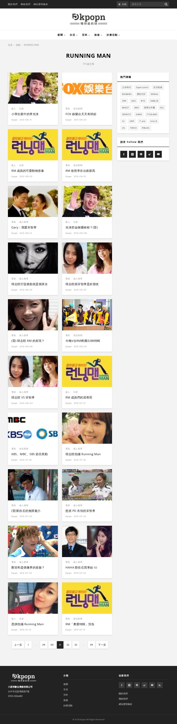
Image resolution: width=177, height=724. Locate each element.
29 (43, 644)
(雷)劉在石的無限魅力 (26, 511)
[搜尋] (166, 4)
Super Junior (142, 87)
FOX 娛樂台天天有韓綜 (81, 114)
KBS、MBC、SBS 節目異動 (29, 454)
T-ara (142, 121)
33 (75, 644)
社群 (21, 108)
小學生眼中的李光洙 (25, 114)
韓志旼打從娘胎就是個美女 (29, 284)
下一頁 (102, 644)
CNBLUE (154, 100)
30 (52, 644)
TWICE (133, 128)
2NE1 (136, 107)
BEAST (125, 107)
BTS (143, 100)
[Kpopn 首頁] (88, 19)
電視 (68, 108)
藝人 (13, 108)
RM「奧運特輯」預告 (80, 624)
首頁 (10, 45)
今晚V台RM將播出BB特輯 (83, 341)
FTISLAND (152, 114)
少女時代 (126, 87)
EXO (134, 100)
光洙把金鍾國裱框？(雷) (82, 227)
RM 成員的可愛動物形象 (27, 171)
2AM (132, 121)
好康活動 (112, 34)
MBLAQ (145, 128)
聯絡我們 (25, 4)
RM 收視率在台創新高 (80, 171)
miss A (153, 121)
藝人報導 (23, 222)
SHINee (154, 94)
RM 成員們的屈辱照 (79, 397)
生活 (72, 34)
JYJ (123, 128)
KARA (139, 114)
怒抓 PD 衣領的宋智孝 (80, 511)
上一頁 (18, 644)
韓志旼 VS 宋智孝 (23, 397)
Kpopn (14, 119)
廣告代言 (141, 94)
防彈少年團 (149, 107)
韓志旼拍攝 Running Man (83, 454)
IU (123, 121)
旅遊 (97, 34)
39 (91, 644)
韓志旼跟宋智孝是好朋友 (82, 284)
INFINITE (126, 114)
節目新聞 (77, 108)
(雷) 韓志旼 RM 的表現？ (28, 341)
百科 (85, 34)
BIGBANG (127, 94)
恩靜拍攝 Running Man (27, 624)
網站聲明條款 (41, 4)
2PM (124, 100)
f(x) (162, 107)
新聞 (60, 34)
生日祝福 (157, 87)
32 (68, 644)
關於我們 (13, 4)
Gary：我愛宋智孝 (23, 227)
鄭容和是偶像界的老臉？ (28, 567)
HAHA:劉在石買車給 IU (81, 567)
